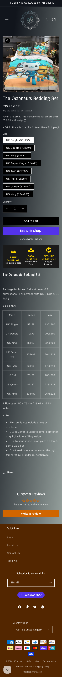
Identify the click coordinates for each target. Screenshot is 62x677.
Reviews (12, 560)
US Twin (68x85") (17, 171)
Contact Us (13, 553)
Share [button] (10, 472)
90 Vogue (18, 661)
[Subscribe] (50, 583)
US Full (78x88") (16, 178)
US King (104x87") (17, 194)
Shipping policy (42, 666)
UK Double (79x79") (18, 147)
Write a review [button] (31, 513)
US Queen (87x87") (18, 186)
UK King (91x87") (17, 155)
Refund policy (33, 661)
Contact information (32, 672)
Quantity (7, 202)
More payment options (31, 239)
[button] (7, 19)
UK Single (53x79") (18, 140)
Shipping (7, 111)
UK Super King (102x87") (22, 163)
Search (11, 537)
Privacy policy (49, 661)
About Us (12, 545)
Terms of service (24, 666)
